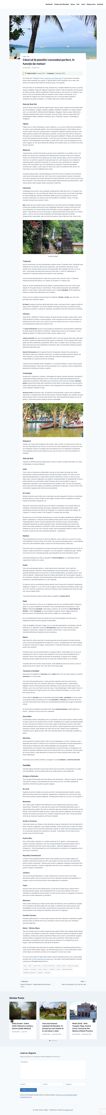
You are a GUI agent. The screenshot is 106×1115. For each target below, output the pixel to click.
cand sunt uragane (73, 965)
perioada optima (67, 969)
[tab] (49, 1040)
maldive (52, 969)
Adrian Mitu (27, 67)
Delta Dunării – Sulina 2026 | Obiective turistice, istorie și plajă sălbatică (22, 1026)
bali (29, 965)
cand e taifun (37, 965)
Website (68, 1084)
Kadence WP (69, 1110)
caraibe (26, 969)
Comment (24, 1062)
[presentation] (22, 1011)
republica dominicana (30, 972)
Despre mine (91, 4)
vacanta (40, 972)
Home (24, 56)
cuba (39, 969)
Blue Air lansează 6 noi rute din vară (74, 983)
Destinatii (49, 4)
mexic (58, 969)
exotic (45, 969)
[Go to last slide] (12, 1020)
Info (78, 4)
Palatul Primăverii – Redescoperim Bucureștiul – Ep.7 (35, 984)
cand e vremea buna (49, 965)
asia (25, 965)
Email (45, 1084)
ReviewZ (100, 4)
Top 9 (83, 4)
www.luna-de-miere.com (53, 78)
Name (23, 1084)
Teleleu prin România (61, 4)
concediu (33, 969)
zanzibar (47, 972)
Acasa (73, 4)
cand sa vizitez (61, 965)
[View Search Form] (3, 4)
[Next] (94, 1020)
